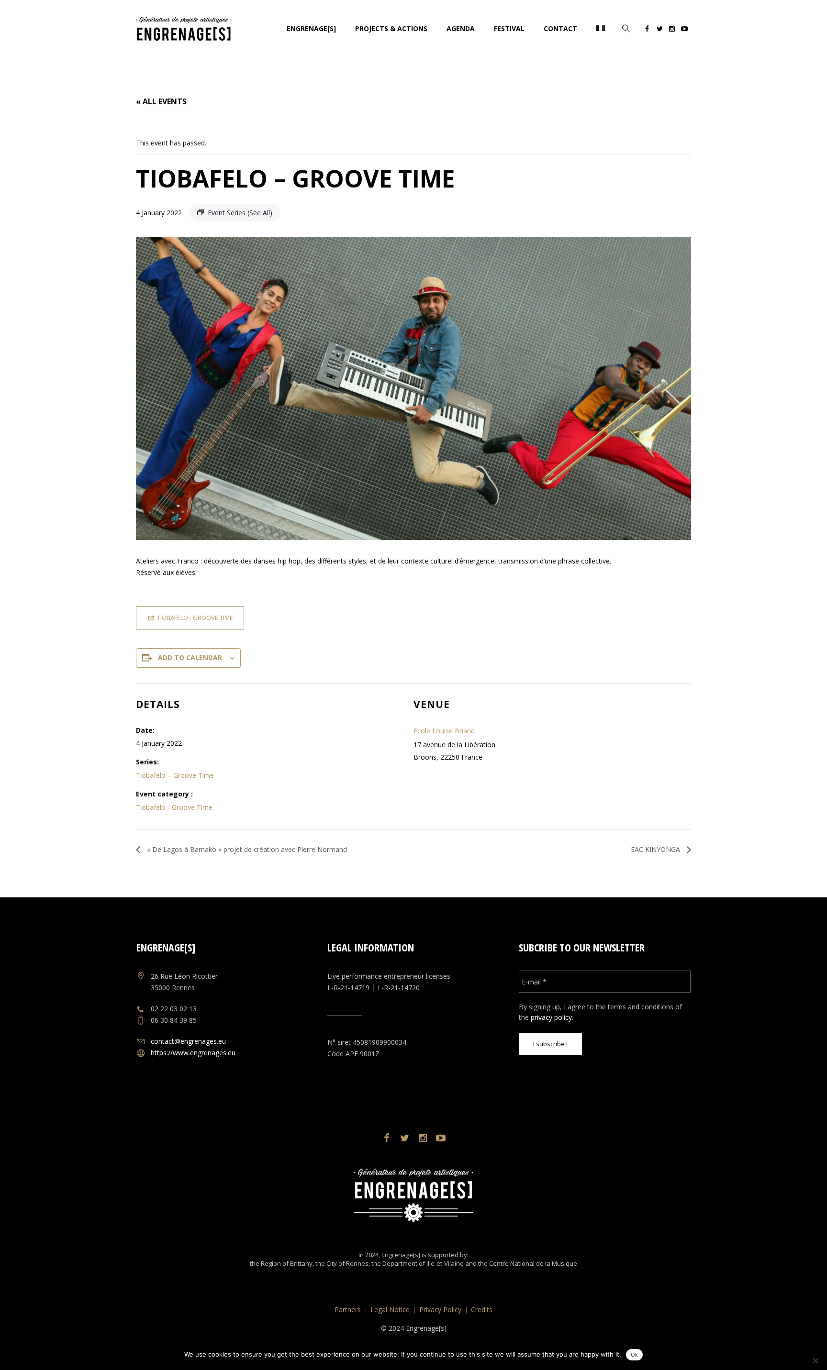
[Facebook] (647, 30)
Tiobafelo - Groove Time (174, 807)
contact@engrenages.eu (188, 1041)
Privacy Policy (440, 1309)
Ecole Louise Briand (444, 730)
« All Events (161, 101)
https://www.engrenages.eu (193, 1052)
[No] (815, 1360)
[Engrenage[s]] (413, 1195)
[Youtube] (684, 30)
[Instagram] (672, 30)
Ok (634, 1354)
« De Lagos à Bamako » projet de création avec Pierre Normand (246, 849)
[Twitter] (659, 30)
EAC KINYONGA (656, 849)
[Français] (601, 28)
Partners (348, 1309)
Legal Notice (390, 1309)
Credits (481, 1309)
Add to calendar (190, 657)
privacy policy (551, 1017)
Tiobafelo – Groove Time (175, 775)
